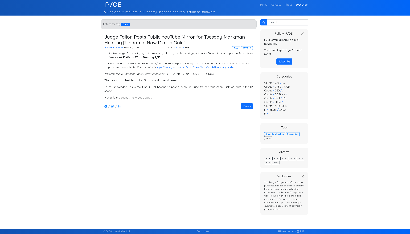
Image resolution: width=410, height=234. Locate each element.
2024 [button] (284, 158)
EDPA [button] (278, 102)
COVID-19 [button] (246, 48)
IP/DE (112, 4)
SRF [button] (187, 47)
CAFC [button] (278, 86)
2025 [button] (276, 158)
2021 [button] (268, 162)
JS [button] (284, 98)
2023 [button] (292, 158)
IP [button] (265, 109)
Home (264, 4)
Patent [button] (273, 109)
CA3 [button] (277, 82)
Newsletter (287, 231)
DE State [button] (280, 94)
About (288, 4)
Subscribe (302, 4)
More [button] (268, 138)
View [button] (246, 106)
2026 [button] (268, 158)
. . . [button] (283, 82)
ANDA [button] (282, 109)
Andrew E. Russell (113, 47)
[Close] (302, 34)
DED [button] (180, 47)
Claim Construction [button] (275, 134)
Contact (276, 4)
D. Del (208, 73)
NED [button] (277, 105)
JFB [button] (284, 105)
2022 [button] (300, 158)
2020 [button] (275, 162)
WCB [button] (287, 86)
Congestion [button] (292, 134)
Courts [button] (171, 47)
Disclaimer (203, 231)
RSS (301, 231)
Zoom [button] (236, 48)
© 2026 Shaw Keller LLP (116, 231)
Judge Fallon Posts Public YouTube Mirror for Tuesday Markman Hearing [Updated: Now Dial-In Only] (174, 39)
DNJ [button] (277, 98)
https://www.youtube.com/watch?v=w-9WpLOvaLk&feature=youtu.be (195, 67)
